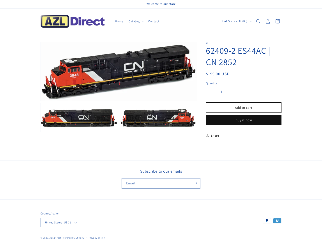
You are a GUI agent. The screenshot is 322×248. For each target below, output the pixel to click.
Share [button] (215, 135)
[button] (135, 21)
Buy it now (243, 120)
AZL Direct (55, 237)
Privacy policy (97, 237)
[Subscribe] (195, 183)
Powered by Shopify (73, 237)
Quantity (211, 83)
